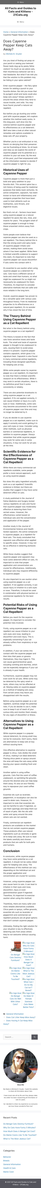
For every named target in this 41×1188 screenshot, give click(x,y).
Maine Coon (8, 1172)
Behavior (7, 1157)
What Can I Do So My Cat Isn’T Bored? (28, 986)
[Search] (34, 1037)
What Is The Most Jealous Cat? (17, 1139)
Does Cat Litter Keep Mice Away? (20, 1017)
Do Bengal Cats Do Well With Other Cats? (15, 1000)
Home (6, 32)
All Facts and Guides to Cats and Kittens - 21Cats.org (20, 11)
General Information (19, 32)
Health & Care (9, 1168)
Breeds (6, 1161)
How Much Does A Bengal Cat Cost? (28, 961)
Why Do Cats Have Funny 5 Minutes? (19, 1127)
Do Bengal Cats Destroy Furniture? (18, 1124)
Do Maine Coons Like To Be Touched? (15, 975)
